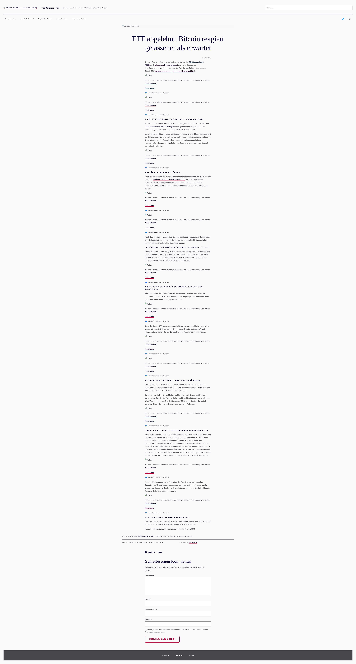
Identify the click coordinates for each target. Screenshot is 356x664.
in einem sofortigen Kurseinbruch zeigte (169, 180)
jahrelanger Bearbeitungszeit (166, 65)
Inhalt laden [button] (149, 88)
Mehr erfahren (150, 83)
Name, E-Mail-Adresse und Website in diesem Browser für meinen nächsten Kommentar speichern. (177, 631)
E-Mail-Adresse (151, 609)
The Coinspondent (49, 8)
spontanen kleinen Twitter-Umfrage (159, 127)
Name (148, 599)
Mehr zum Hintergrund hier (183, 71)
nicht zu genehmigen (163, 71)
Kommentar (150, 575)
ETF (195, 542)
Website (148, 619)
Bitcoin (191, 542)
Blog (152, 536)
